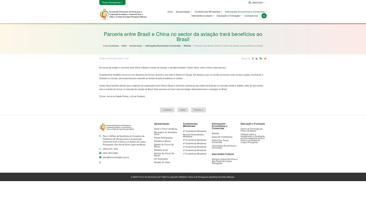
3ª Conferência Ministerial (194, 146)
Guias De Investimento (222, 136)
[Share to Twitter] (256, 58)
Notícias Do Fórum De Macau (164, 154)
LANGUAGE (256, 2)
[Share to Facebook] (253, 58)
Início (170, 11)
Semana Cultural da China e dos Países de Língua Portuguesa (224, 161)
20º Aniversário (161, 158)
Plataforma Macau (162, 141)
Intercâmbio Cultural (202, 15)
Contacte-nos (251, 15)
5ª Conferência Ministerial (194, 139)
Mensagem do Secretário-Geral (166, 133)
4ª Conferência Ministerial (194, 143)
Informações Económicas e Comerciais (245, 11)
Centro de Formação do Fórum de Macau (251, 129)
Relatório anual (161, 149)
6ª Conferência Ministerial (194, 131)
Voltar (182, 109)
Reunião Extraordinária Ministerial (193, 135)
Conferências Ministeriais (208, 11)
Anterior (168, 109)
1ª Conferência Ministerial (194, 153)
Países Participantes (163, 137)
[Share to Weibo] (265, 58)
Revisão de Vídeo (162, 162)
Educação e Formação (228, 15)
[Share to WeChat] (260, 58)
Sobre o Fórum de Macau (165, 128)
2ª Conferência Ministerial (194, 150)
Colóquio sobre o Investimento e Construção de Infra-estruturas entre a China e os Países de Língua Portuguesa (253, 138)
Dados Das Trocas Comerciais (220, 141)
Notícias (187, 45)
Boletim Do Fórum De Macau (164, 145)
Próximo (198, 109)
